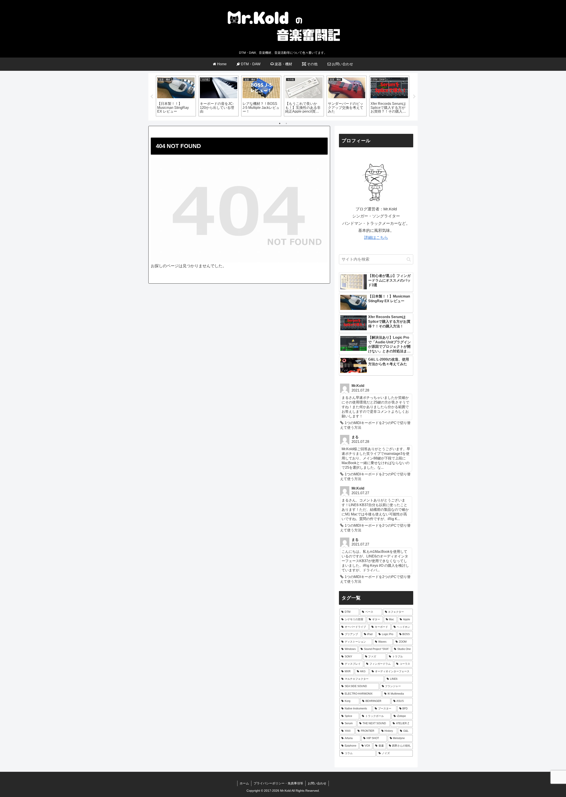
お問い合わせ (317, 783)
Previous (151, 96)
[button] (409, 259)
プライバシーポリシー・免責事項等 (278, 783)
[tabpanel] (176, 96)
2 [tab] (286, 123)
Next (414, 96)
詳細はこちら (376, 237)
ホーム (244, 783)
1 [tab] (279, 123)
